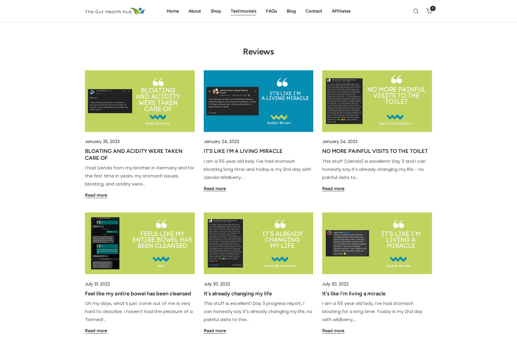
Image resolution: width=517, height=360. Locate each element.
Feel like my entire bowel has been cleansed (138, 293)
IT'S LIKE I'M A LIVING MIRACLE (243, 151)
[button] (429, 11)
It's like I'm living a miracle (354, 293)
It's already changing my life (238, 293)
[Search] (415, 11)
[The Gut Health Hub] (115, 11)
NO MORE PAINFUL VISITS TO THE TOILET (375, 151)
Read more (96, 195)
